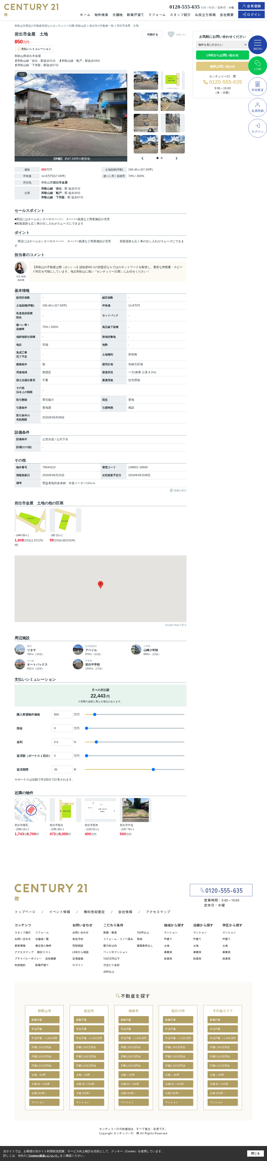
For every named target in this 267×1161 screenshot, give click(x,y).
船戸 (59, 193)
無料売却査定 (94, 911)
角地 (139, 939)
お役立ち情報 (205, 14)
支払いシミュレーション (36, 48)
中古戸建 (36, 1028)
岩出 (59, 188)
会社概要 (227, 14)
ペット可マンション (115, 952)
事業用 (168, 952)
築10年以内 (110, 946)
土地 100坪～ (39, 1093)
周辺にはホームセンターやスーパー (41, 241)
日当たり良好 (111, 965)
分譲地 (117, 14)
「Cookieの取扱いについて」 (43, 1155)
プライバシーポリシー (28, 958)
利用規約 (20, 965)
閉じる (255, 1153)
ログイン (254, 14)
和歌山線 (47, 188)
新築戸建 (36, 1019)
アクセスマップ (158, 911)
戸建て (168, 939)
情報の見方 (180, 490)
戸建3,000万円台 (41, 1065)
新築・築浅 (110, 932)
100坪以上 (143, 932)
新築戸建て (135, 14)
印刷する (152, 34)
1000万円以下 (111, 958)
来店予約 (77, 939)
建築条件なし (145, 946)
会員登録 (254, 5)
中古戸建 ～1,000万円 (44, 1038)
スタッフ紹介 (180, 14)
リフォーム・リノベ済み (118, 939)
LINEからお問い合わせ (223, 55)
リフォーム (157, 14)
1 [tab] (157, 158)
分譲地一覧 (42, 939)
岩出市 (30, 56)
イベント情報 (59, 911)
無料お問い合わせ (222, 66)
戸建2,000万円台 (41, 1056)
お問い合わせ (23, 939)
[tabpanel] (159, 112)
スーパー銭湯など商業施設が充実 (89, 241)
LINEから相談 (80, 952)
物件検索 (101, 14)
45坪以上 (108, 972)
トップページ (25, 911)
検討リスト (44, 952)
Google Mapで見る (175, 625)
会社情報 (125, 911)
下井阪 (60, 197)
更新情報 (20, 946)
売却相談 (77, 946)
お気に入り (181, 34)
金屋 (38, 56)
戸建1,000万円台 (41, 1047)
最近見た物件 (43, 946)
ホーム (85, 14)
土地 (166, 946)
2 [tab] (162, 158)
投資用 (168, 958)
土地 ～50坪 (38, 1074)
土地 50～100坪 (40, 1084)
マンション (171, 932)
